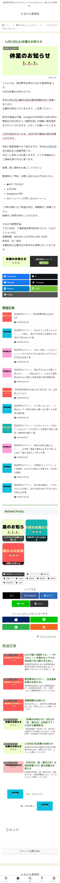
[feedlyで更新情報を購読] (16, 627)
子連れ (21, 578)
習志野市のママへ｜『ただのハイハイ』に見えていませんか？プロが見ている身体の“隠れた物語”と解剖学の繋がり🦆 (36, 429)
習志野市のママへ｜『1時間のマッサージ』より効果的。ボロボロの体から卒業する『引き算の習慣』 (35, 469)
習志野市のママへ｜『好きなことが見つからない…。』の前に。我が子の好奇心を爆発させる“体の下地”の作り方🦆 (35, 334)
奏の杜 (46, 574)
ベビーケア (34, 574)
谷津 (20, 583)
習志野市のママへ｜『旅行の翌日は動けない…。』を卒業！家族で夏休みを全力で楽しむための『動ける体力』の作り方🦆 (35, 449)
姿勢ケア (9, 578)
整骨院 (42, 578)
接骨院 (31, 578)
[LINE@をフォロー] (44, 620)
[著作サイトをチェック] (16, 620)
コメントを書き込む (30, 851)
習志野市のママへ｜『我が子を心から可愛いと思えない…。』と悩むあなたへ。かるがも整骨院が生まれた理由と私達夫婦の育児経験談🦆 (35, 373)
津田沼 (52, 578)
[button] (39, 603)
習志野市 (9, 583)
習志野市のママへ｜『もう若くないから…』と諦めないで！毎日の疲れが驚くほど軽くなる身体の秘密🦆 (35, 409)
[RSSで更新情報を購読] (44, 627)
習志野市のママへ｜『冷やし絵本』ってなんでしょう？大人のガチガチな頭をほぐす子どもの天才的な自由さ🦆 (35, 353)
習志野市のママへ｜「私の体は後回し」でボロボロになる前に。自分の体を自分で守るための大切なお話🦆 (35, 488)
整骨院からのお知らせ (15, 574)
